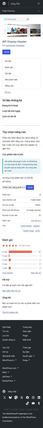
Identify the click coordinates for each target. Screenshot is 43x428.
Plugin (25, 335)
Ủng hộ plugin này (10, 312)
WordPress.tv (9, 360)
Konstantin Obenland (15, 45)
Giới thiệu (6, 327)
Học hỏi (5, 347)
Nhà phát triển (11, 79)
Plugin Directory (8, 11)
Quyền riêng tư (8, 340)
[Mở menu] (39, 3)
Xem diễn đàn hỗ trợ (11, 291)
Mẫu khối (27, 340)
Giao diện (27, 331)
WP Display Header (14, 41)
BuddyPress (8, 381)
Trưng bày (27, 327)
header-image (28, 231)
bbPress (7, 376)
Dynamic (37, 226)
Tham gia (27, 347)
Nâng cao (9, 86)
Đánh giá (9, 67)
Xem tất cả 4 (36, 221)
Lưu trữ (5, 335)
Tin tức (5, 331)
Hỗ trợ (8, 92)
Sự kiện (26, 352)
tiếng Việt (12, 391)
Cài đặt (8, 73)
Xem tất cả (36, 273)
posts (38, 231)
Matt (5, 372)
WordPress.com (10, 368)
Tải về (6, 52)
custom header (26, 226)
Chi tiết (8, 61)
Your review (7, 273)
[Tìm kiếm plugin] (27, 19)
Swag (26, 360)
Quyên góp (29, 356)
